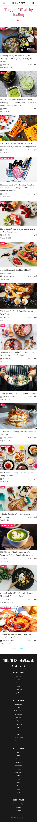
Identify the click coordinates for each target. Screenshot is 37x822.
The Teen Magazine (18, 661)
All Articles (18, 682)
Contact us (18, 807)
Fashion (18, 775)
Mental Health (18, 772)
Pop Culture (18, 717)
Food (18, 782)
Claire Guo (6, 317)
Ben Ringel (6, 517)
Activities (18, 731)
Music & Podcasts (18, 711)
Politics (18, 734)
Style (18, 721)
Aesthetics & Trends (18, 737)
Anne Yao (6, 64)
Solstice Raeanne (8, 479)
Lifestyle (18, 759)
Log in (18, 679)
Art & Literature (18, 714)
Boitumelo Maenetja (9, 396)
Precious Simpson (8, 276)
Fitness (18, 779)
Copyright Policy (18, 693)
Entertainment (18, 704)
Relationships (18, 765)
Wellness (18, 769)
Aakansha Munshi (8, 640)
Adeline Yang (7, 358)
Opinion (18, 727)
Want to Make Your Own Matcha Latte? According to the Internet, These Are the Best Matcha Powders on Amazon (18, 103)
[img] (4, 3)
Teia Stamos (6, 599)
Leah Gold (6, 235)
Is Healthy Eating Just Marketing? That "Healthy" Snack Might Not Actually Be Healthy (16, 58)
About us (18, 676)
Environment (18, 752)
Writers (18, 686)
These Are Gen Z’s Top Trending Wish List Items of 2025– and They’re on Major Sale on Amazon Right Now (18, 188)
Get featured (18, 810)
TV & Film (18, 707)
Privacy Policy (18, 689)
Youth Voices (18, 724)
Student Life (18, 762)
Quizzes (18, 792)
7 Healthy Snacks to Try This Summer (15, 514)
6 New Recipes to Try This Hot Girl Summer (18, 393)
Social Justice (18, 741)
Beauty (18, 785)
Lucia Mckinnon (8, 438)
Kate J (5, 109)
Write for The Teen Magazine (18, 803)
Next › (22, 648)
